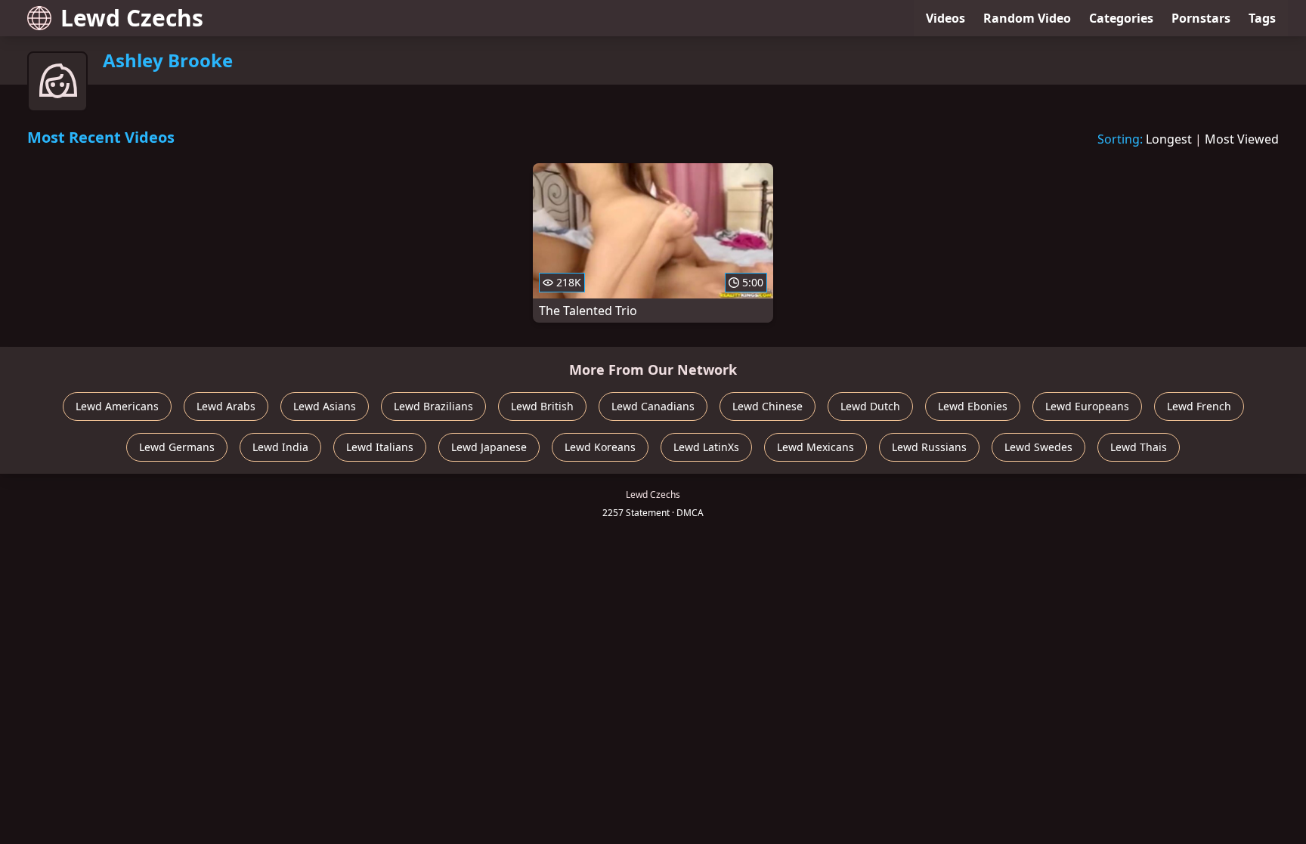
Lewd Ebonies (972, 406)
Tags (1262, 18)
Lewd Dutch (870, 406)
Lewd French (1199, 406)
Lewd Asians (324, 406)
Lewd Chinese (767, 406)
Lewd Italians (379, 447)
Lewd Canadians (653, 406)
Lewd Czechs (131, 17)
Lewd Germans (177, 447)
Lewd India (280, 447)
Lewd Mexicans (815, 447)
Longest (1169, 139)
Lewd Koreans (600, 447)
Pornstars (1200, 18)
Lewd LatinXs (706, 447)
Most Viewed (1242, 139)
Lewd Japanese (489, 447)
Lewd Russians (929, 447)
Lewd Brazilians (433, 406)
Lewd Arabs (226, 406)
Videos (945, 18)
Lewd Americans (117, 406)
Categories (1121, 18)
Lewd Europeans (1087, 406)
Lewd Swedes (1038, 447)
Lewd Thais (1138, 447)
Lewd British (542, 406)
